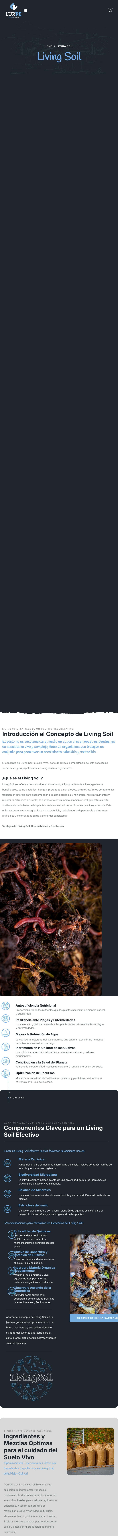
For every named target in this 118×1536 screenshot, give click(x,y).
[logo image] (13, 10)
